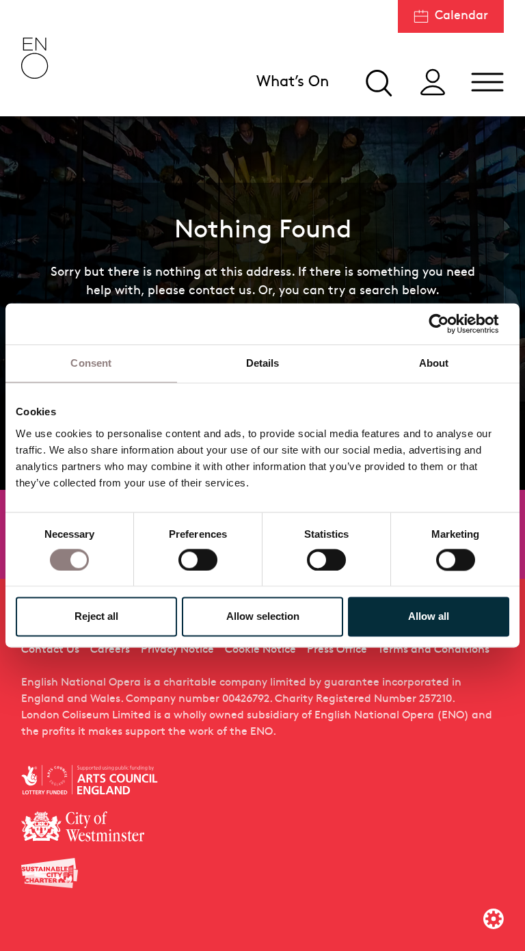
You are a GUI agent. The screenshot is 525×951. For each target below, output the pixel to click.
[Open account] (432, 82)
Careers (110, 649)
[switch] (197, 559)
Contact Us (50, 649)
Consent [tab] (90, 363)
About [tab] (434, 363)
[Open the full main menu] (487, 82)
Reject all (96, 617)
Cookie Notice (260, 649)
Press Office (337, 649)
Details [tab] (263, 363)
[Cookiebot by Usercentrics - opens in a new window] (449, 323)
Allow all (428, 617)
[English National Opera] (35, 58)
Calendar (461, 16)
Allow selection (262, 617)
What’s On (292, 82)
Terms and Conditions (433, 649)
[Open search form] (378, 82)
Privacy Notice (177, 649)
